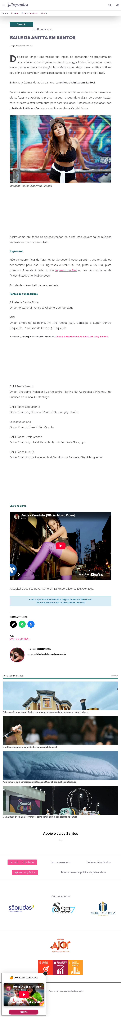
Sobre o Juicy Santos (99, 862)
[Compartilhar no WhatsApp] (22, 624)
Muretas (15, 13)
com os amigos (19, 638)
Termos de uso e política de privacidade (83, 872)
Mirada (44, 13)
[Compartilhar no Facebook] (31, 624)
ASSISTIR (23, 1012)
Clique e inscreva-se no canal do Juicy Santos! (82, 336)
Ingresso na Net (66, 270)
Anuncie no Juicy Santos (22, 862)
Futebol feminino (30, 13)
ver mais (114, 676)
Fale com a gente (60, 862)
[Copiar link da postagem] (13, 624)
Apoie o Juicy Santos (25, 872)
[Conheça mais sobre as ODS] (60, 967)
